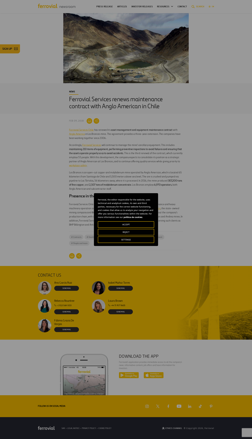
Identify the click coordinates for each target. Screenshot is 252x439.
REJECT (126, 232)
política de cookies (133, 217)
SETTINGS (126, 239)
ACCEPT (126, 224)
